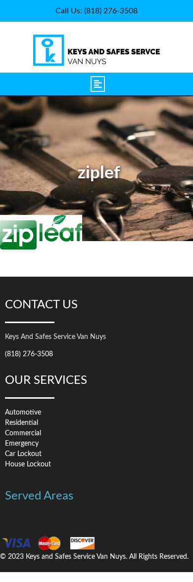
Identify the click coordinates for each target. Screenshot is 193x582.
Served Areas (39, 496)
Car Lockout (23, 454)
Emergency (22, 443)
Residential (21, 422)
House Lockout (28, 464)
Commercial (23, 433)
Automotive (23, 412)
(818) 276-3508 (29, 354)
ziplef (99, 173)
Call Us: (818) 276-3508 (96, 11)
